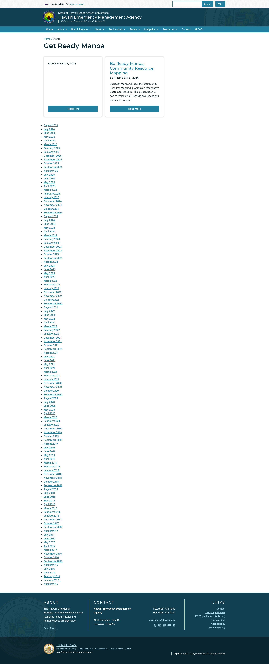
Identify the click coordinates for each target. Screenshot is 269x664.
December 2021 (53, 337)
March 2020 (50, 417)
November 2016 (53, 553)
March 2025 (50, 189)
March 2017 (50, 549)
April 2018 (49, 504)
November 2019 (53, 432)
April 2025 (49, 186)
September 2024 (53, 212)
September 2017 (53, 527)
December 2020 (53, 383)
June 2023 (49, 269)
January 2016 (51, 580)
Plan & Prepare (79, 29)
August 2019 (51, 443)
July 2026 (49, 129)
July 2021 (49, 356)
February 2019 (52, 466)
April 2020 (49, 413)
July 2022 (49, 311)
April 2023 (49, 277)
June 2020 (49, 405)
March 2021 (50, 371)
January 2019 (51, 470)
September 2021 (53, 349)
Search (207, 4)
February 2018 (52, 511)
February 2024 (52, 239)
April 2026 (49, 140)
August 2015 (51, 583)
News (98, 29)
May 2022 (49, 318)
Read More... (51, 628)
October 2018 (51, 481)
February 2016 (52, 576)
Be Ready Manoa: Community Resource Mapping (131, 68)
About (60, 29)
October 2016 (51, 557)
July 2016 (49, 568)
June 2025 (49, 178)
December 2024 (53, 201)
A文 (220, 4)
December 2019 (53, 428)
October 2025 (51, 163)
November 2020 (53, 386)
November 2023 (53, 250)
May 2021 (49, 364)
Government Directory (66, 649)
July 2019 (49, 447)
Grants (133, 29)
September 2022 (53, 303)
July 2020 (49, 402)
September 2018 (53, 485)
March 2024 (50, 235)
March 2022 (50, 326)
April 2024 (49, 231)
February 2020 (52, 421)
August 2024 (51, 216)
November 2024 (53, 205)
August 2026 (51, 125)
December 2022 (53, 292)
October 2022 (51, 299)
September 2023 (53, 258)
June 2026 (49, 133)
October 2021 (51, 345)
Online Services (86, 649)
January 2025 (51, 197)
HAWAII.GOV (66, 645)
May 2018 (49, 500)
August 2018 (51, 489)
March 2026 (50, 144)
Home (49, 29)
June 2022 (49, 314)
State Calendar (116, 649)
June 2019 (49, 451)
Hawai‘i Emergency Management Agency (100, 17)
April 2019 (49, 458)
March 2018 (50, 508)
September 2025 (53, 167)
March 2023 (50, 280)
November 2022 (53, 295)
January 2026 (51, 151)
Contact (186, 29)
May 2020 (49, 409)
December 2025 (53, 155)
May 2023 (49, 273)
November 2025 (53, 159)
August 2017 (51, 530)
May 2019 (49, 455)
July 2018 (49, 493)
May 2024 (49, 227)
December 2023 (53, 246)
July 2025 (49, 174)
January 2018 (51, 515)
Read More (73, 109)
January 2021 (51, 379)
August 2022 (51, 307)
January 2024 (51, 242)
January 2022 (51, 333)
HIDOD (199, 29)
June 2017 (49, 538)
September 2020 (53, 394)
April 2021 (49, 367)
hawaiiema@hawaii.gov (161, 620)
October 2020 (51, 390)
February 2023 (52, 284)
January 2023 (51, 288)
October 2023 (51, 254)
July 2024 (49, 220)
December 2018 (53, 474)
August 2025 (51, 170)
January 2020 (51, 424)
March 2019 (50, 462)
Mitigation (150, 29)
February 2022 (52, 330)
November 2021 (53, 341)
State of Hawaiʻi (77, 4)
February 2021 (52, 375)
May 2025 (49, 182)
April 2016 (49, 572)
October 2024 (51, 208)
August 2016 (51, 565)
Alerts (128, 649)
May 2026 (49, 136)
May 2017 (49, 542)
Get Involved (115, 29)
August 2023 (51, 261)
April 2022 (49, 322)
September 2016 (53, 561)
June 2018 (49, 496)
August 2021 (51, 352)
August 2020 (51, 398)
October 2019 (51, 436)
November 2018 (53, 477)
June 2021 (49, 360)
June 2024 (49, 223)
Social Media (101, 649)
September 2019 (53, 439)
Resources (169, 29)
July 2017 (49, 534)
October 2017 (51, 523)
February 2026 (52, 148)
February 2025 (52, 193)
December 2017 (53, 519)
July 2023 (49, 265)
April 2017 (49, 546)
